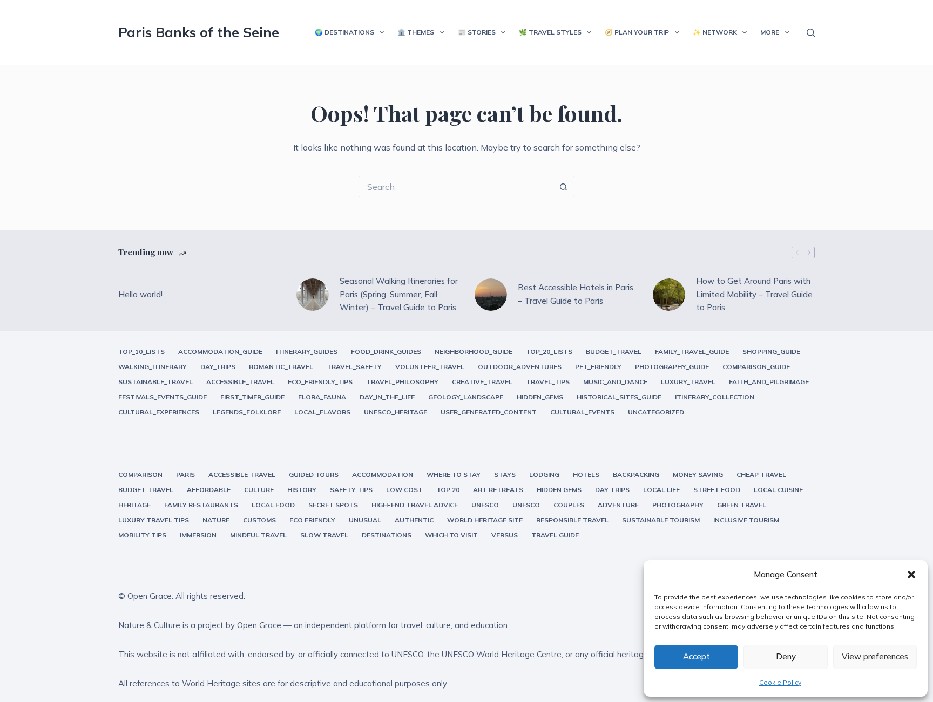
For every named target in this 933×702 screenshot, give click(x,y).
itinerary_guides (306, 351)
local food (273, 505)
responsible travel (572, 520)
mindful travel (258, 535)
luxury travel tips (153, 520)
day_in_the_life (387, 397)
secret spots (333, 505)
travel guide (555, 535)
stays (505, 475)
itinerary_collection (714, 397)
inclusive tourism (746, 520)
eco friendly (312, 520)
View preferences (875, 656)
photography (678, 505)
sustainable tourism (661, 520)
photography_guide (672, 367)
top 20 (447, 490)
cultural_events (582, 412)
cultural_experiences (158, 412)
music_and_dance (615, 382)
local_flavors (322, 412)
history (301, 490)
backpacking (636, 475)
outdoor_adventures (520, 367)
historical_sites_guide (619, 397)
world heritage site (485, 520)
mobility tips (142, 535)
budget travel (145, 490)
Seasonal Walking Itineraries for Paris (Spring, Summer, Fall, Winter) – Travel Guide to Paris (399, 294)
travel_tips (548, 382)
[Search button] (563, 186)
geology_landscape (465, 397)
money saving (698, 475)
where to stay (454, 475)
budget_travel (613, 351)
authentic (414, 520)
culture (259, 490)
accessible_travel (240, 382)
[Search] (811, 33)
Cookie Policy (780, 682)
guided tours (314, 475)
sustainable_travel (155, 382)
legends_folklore (247, 412)
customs (259, 520)
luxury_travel (688, 382)
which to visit (451, 535)
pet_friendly (598, 367)
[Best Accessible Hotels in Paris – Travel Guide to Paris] (491, 294)
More (769, 32)
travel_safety (354, 367)
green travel (741, 505)
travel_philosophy (402, 382)
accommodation (382, 475)
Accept (696, 656)
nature (215, 520)
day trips (612, 490)
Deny (786, 656)
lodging (544, 475)
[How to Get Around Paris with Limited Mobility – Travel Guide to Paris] (669, 294)
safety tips (351, 490)
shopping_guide (771, 351)
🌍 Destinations (344, 32)
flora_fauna (322, 397)
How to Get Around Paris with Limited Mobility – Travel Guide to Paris (754, 294)
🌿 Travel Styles (550, 32)
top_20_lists (549, 351)
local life (661, 490)
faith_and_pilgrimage (769, 382)
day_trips (217, 367)
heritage (134, 505)
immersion (198, 535)
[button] (911, 574)
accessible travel (241, 475)
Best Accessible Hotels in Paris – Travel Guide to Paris (575, 294)
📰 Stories (477, 32)
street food (716, 490)
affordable (209, 490)
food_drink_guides (386, 351)
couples (568, 505)
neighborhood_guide (473, 351)
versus (504, 535)
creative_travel (482, 382)
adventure (618, 505)
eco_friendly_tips (320, 382)
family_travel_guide (692, 351)
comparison (140, 475)
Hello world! (140, 294)
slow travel (324, 535)
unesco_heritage (395, 412)
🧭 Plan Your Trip (637, 32)
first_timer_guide (252, 397)
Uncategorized (656, 412)
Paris (185, 475)
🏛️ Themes (415, 32)
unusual (365, 520)
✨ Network (715, 32)
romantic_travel (281, 367)
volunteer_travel (429, 367)
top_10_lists (141, 351)
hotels (586, 475)
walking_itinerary (152, 367)
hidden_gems (540, 397)
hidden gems (559, 490)
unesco (485, 505)
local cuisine (778, 490)
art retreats (498, 490)
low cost (404, 490)
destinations (386, 535)
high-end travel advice (414, 505)
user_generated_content (489, 412)
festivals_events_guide (162, 397)
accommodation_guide (220, 351)
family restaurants (201, 505)
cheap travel (761, 475)
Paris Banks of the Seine (198, 32)
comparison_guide (756, 367)
